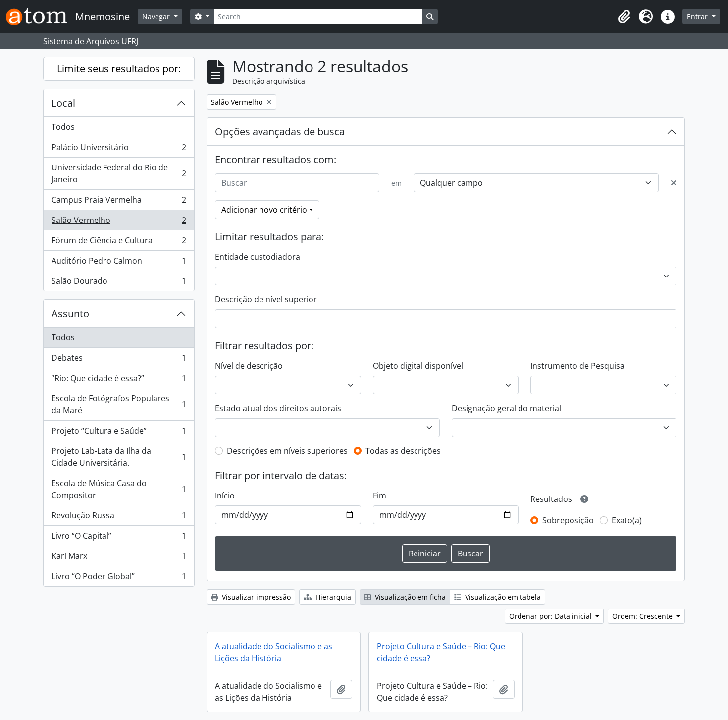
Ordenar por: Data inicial (551, 616)
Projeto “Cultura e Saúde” (118, 433)
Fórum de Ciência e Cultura (118, 243)
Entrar (698, 16)
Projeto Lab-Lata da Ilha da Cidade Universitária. (118, 456)
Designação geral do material (506, 408)
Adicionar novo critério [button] (264, 209)
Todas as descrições (403, 450)
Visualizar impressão (255, 597)
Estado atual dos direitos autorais (278, 408)
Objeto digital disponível (418, 365)
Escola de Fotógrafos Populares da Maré (118, 404)
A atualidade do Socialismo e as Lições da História (273, 652)
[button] (624, 17)
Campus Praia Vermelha (118, 202)
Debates (118, 360)
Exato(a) (627, 520)
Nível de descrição (249, 365)
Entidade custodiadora (257, 256)
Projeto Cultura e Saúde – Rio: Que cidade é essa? (441, 652)
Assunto (70, 313)
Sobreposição (568, 520)
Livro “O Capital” (118, 538)
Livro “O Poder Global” (118, 578)
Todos (63, 126)
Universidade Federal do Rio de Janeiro (118, 173)
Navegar (157, 16)
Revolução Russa (118, 518)
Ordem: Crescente (643, 616)
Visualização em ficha (409, 597)
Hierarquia (332, 597)
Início (225, 495)
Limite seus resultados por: (119, 68)
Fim (379, 495)
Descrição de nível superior (266, 299)
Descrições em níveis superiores (287, 450)
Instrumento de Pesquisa (577, 365)
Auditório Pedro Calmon (118, 263)
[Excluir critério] (673, 183)
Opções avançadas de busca (280, 131)
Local (63, 103)
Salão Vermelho (118, 222)
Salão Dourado (118, 283)
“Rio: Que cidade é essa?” (118, 380)
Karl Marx (118, 558)
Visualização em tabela (502, 597)
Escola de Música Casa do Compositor (118, 489)
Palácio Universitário (118, 150)
